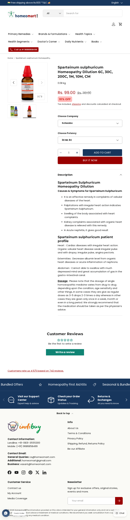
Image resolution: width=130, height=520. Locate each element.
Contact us (14, 488)
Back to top (63, 413)
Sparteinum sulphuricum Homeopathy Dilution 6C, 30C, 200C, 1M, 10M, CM (33, 58)
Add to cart (102, 152)
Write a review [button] (65, 352)
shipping (76, 104)
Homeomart (20, 510)
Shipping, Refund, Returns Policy (86, 443)
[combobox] (82, 13)
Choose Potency (67, 133)
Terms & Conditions (79, 433)
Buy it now (90, 160)
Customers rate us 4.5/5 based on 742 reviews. (36, 370)
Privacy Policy (75, 438)
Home (10, 58)
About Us (73, 428)
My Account (14, 493)
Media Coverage (17, 498)
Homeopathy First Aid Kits (64, 384)
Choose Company (68, 116)
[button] (120, 24)
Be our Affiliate (76, 448)
